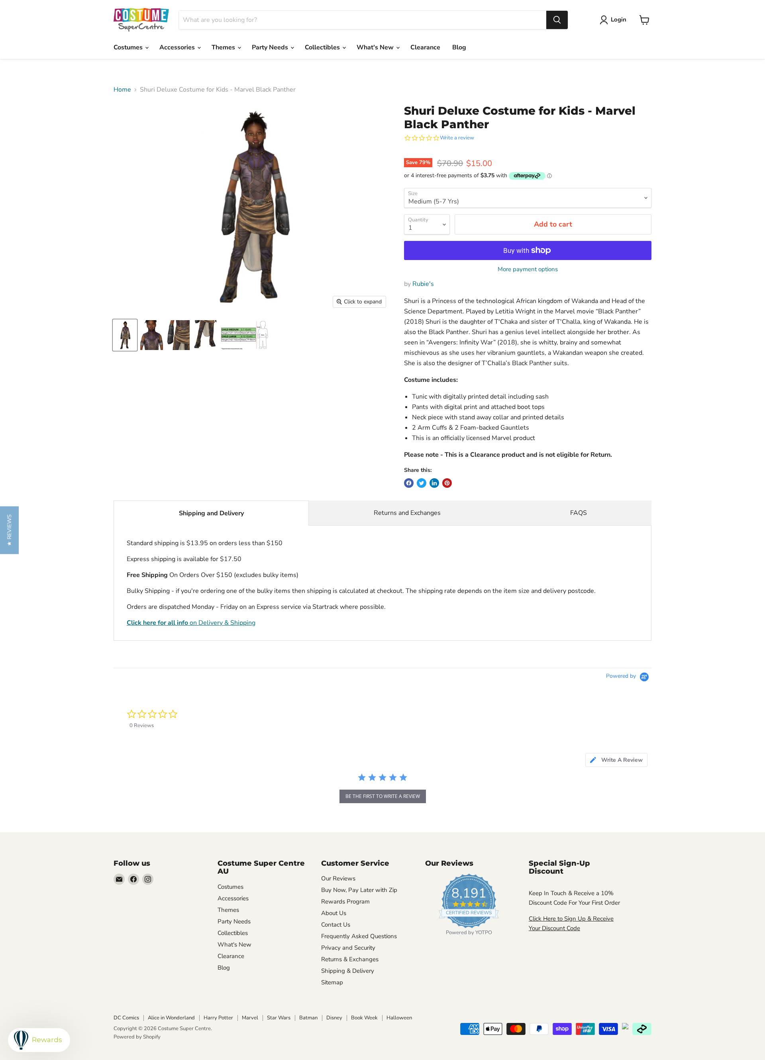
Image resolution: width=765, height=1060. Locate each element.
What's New (376, 47)
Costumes (129, 47)
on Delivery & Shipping (191, 622)
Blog (459, 47)
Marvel (250, 1017)
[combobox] (362, 20)
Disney (334, 1017)
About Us (333, 913)
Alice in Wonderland (171, 1017)
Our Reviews (338, 878)
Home (122, 89)
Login (618, 19)
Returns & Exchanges (350, 959)
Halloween (399, 1017)
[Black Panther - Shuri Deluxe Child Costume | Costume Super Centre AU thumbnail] (125, 335)
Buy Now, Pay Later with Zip (359, 890)
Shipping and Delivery (211, 513)
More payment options (528, 269)
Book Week (364, 1017)
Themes (224, 47)
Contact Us (335, 925)
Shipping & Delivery (347, 971)
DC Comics (126, 1017)
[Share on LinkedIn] (434, 483)
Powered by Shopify (137, 1036)
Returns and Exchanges (407, 512)
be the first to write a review (382, 796)
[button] (9, 530)
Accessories (177, 47)
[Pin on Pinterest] (447, 483)
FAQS (578, 512)
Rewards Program (345, 901)
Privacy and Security (348, 948)
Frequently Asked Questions (359, 936)
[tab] (616, 760)
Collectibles (323, 47)
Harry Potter (218, 1017)
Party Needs (271, 47)
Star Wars (278, 1017)
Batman (308, 1017)
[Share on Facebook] (409, 483)
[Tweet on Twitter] (421, 483)
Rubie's (423, 284)
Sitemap (332, 982)
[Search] (557, 20)
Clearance (425, 47)
